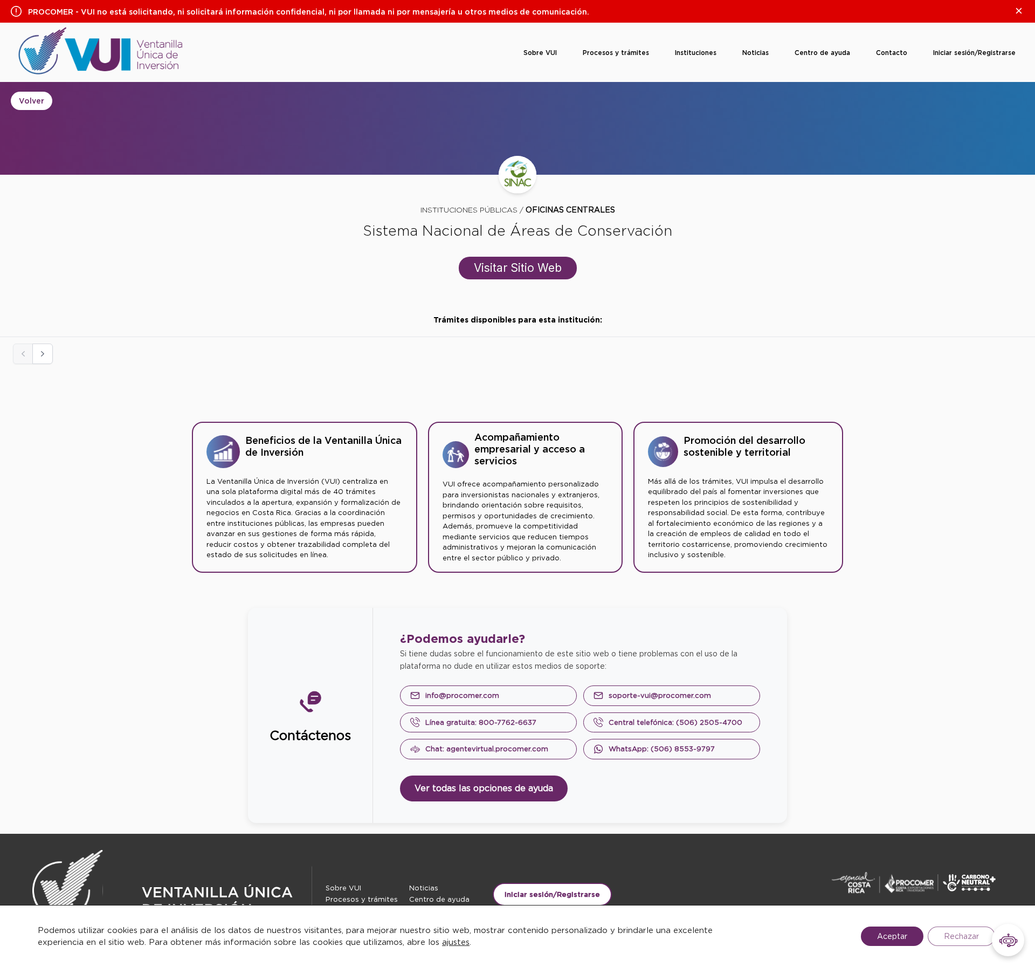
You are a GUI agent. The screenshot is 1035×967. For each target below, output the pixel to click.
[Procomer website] (921, 883)
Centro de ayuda (822, 53)
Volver (31, 101)
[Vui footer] (172, 900)
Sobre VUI (540, 53)
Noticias (755, 53)
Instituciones (695, 53)
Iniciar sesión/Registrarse (974, 53)
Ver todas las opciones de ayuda (484, 788)
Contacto (891, 53)
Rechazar (961, 936)
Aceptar (892, 936)
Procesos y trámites (616, 53)
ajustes (456, 942)
